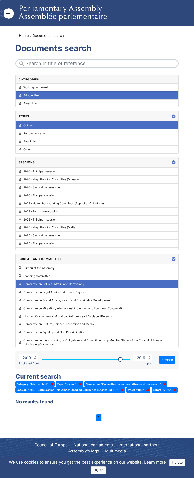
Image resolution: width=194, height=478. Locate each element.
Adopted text (31, 95)
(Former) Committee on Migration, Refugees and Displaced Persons (67, 316)
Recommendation (35, 133)
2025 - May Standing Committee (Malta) (49, 227)
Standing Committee (36, 276)
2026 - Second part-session (41, 187)
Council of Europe (51, 445)
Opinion (28, 125)
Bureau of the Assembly (39, 268)
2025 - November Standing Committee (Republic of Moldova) (63, 203)
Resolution (30, 141)
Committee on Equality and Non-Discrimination (54, 332)
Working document (35, 87)
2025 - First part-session (39, 243)
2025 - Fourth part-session (40, 211)
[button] (174, 116)
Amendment (31, 103)
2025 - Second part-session (41, 235)
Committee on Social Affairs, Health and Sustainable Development (67, 300)
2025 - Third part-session (40, 219)
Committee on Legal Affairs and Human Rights (53, 292)
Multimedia (115, 451)
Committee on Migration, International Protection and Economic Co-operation (74, 308)
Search (167, 360)
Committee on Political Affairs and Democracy (53, 284)
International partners (139, 445)
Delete (50, 384)
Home (24, 35)
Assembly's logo (83, 451)
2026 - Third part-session (40, 171)
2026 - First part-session (39, 195)
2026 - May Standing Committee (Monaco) (51, 179)
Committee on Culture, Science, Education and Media (58, 324)
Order (27, 149)
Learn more (155, 462)
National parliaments (93, 445)
